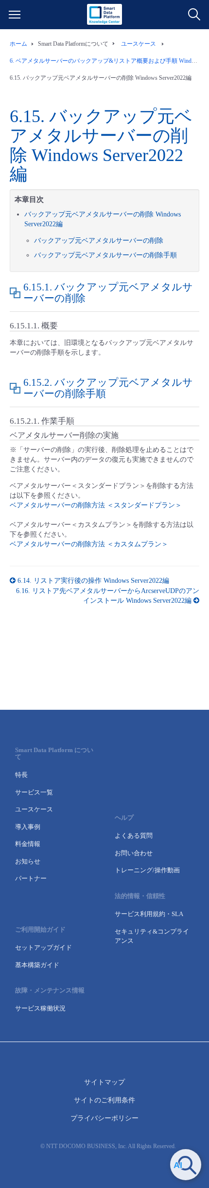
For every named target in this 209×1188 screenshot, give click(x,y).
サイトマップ (104, 1082)
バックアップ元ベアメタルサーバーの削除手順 (105, 255)
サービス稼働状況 (40, 1008)
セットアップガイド (43, 947)
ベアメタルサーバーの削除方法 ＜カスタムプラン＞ (89, 544)
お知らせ (27, 861)
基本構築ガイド (37, 965)
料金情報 (27, 843)
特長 (21, 774)
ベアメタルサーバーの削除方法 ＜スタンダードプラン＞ (96, 505)
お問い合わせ (134, 853)
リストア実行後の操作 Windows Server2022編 (93, 580)
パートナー (31, 878)
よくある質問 (134, 835)
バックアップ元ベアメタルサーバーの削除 (98, 240)
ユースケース (34, 809)
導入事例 (27, 826)
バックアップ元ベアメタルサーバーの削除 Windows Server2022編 (101, 145)
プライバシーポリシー (104, 1118)
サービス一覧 (34, 792)
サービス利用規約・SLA (149, 914)
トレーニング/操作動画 (147, 870)
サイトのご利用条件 (104, 1100)
